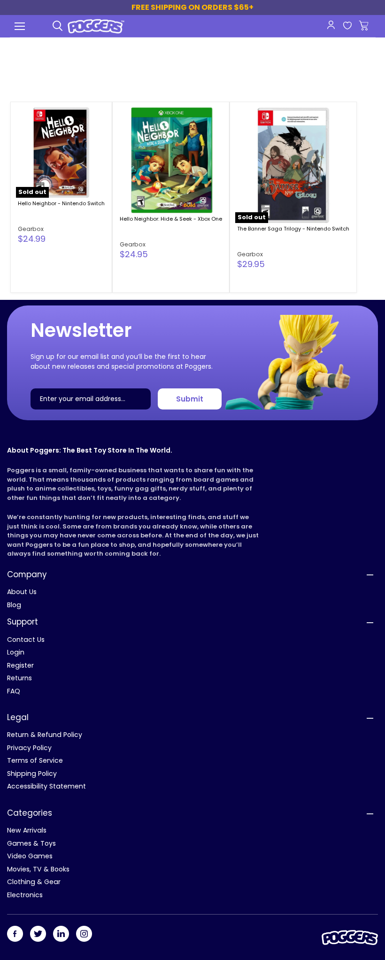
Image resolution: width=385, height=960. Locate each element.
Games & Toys (31, 843)
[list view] (352, 75)
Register (20, 665)
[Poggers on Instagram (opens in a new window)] (84, 934)
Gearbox (31, 229)
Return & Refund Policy (44, 734)
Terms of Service (35, 760)
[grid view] (332, 75)
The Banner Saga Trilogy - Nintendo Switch (293, 228)
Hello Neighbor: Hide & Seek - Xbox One (171, 219)
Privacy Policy (29, 747)
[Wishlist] (347, 26)
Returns (19, 678)
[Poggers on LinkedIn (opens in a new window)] (61, 934)
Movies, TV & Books (38, 869)
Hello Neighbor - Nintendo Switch (61, 203)
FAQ (13, 691)
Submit (189, 399)
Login (15, 652)
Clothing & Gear (34, 881)
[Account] (331, 25)
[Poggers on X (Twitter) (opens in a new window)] (38, 934)
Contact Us (26, 639)
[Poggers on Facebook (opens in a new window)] (15, 934)
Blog (14, 605)
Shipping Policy (32, 773)
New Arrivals (26, 830)
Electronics (25, 895)
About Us (22, 591)
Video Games (30, 856)
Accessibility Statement (46, 786)
